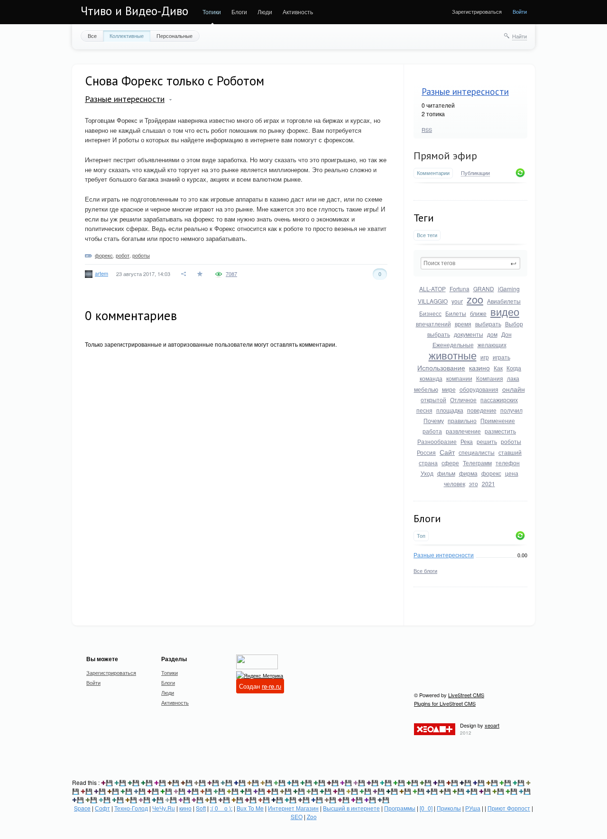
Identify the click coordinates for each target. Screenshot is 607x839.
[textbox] (470, 263)
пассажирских (499, 400)
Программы (399, 808)
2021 (488, 483)
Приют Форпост (508, 808)
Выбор (514, 324)
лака (513, 378)
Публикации (475, 173)
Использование (441, 367)
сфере (450, 463)
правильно (462, 420)
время (463, 324)
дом (492, 334)
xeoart (492, 725)
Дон (506, 334)
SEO (297, 816)
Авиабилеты (504, 301)
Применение (497, 420)
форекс (491, 473)
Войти (520, 11)
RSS (427, 129)
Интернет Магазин (293, 808)
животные (453, 355)
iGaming (509, 289)
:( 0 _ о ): (221, 808)
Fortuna (459, 289)
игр (484, 357)
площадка (449, 410)
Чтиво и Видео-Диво (134, 10)
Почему (433, 420)
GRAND (483, 289)
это (473, 483)
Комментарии (433, 173)
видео (504, 311)
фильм (446, 473)
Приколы (449, 808)
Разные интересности (465, 91)
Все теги (427, 235)
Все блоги (425, 570)
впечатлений (433, 324)
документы (468, 334)
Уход (427, 473)
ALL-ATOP (432, 289)
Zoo (312, 816)
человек (454, 483)
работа (432, 431)
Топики (211, 12)
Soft (201, 808)
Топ (421, 536)
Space (82, 808)
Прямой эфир (445, 155)
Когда (513, 368)
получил (511, 410)
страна (428, 463)
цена (511, 473)
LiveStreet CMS (466, 695)
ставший (510, 452)
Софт (102, 808)
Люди (265, 12)
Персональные (174, 35)
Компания (489, 378)
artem (101, 273)
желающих (492, 345)
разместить (500, 431)
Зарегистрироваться (477, 11)
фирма (468, 473)
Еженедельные (453, 345)
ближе (478, 313)
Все (92, 35)
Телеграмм (477, 463)
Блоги (239, 12)
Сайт (447, 452)
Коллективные (127, 35)
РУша (472, 808)
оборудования (479, 389)
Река (466, 441)
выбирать (488, 324)
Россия (426, 452)
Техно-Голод (131, 808)
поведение (482, 410)
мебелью (426, 389)
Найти (519, 36)
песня (424, 410)
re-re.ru (271, 686)
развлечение (463, 431)
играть (501, 357)
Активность (298, 12)
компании (459, 378)
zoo (475, 299)
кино (185, 808)
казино (479, 367)
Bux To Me (250, 808)
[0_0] (426, 808)
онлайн (513, 389)
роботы (511, 441)
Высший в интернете (351, 808)
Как (498, 368)
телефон (508, 463)
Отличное (463, 400)
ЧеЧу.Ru (163, 808)
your (457, 301)
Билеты (455, 313)
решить (487, 441)
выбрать (438, 334)
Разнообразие (437, 441)
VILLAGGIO (433, 301)
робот (122, 255)
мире (449, 389)
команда (431, 378)
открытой (433, 400)
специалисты (477, 452)
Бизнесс (430, 313)
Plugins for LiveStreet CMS (445, 703)
